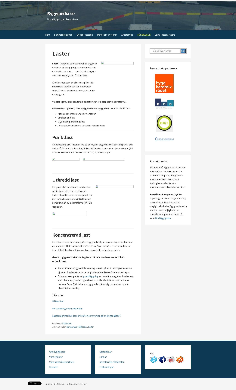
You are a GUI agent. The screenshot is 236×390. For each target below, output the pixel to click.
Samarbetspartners (165, 34)
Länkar (103, 356)
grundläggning (90, 276)
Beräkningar (72, 327)
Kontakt (53, 367)
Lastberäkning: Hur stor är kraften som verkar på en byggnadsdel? (86, 315)
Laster (91, 327)
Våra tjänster (56, 356)
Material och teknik (107, 34)
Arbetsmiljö (127, 34)
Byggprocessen (85, 34)
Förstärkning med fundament (67, 308)
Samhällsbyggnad (63, 34)
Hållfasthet (58, 301)
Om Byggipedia (163, 218)
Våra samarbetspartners (62, 361)
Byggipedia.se (61, 13)
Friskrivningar (106, 367)
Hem (47, 34)
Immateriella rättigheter (111, 361)
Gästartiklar (105, 351)
